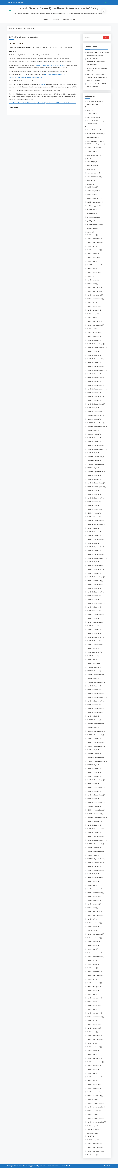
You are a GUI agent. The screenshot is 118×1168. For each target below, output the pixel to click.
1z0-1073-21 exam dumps (95, 693)
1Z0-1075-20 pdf (92, 727)
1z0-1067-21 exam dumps (95, 577)
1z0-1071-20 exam (93, 611)
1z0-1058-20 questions (94, 509)
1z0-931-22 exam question (95, 1107)
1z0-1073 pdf (91, 659)
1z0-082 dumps (92, 280)
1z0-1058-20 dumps (93, 494)
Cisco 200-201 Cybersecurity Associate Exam (95, 122)
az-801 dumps (91, 187)
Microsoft (90, 184)
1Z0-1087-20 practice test (95, 859)
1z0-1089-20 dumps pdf (94, 862)
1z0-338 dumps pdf (93, 904)
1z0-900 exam (91, 1054)
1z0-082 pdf (91, 302)
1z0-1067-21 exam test (94, 584)
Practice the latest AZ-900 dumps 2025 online (97, 69)
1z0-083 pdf (91, 329)
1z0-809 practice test (93, 1005)
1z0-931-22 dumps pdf (94, 1095)
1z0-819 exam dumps (93, 1035)
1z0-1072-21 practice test (95, 644)
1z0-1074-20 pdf (92, 716)
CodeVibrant (66, 1166)
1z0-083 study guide (93, 336)
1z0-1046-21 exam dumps (95, 385)
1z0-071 (89, 1136)
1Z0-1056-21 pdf (92, 468)
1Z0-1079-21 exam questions (96, 761)
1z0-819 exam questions (94, 1039)
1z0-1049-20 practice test (95, 411)
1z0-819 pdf (91, 1043)
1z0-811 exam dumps (93, 1013)
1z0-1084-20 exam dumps (95, 795)
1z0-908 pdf (91, 1080)
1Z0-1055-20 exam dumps (95, 423)
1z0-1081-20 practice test (95, 787)
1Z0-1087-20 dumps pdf (94, 844)
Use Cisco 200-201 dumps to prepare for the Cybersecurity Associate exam (96, 61)
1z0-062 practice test (93, 250)
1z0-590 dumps (92, 926)
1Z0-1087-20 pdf (92, 855)
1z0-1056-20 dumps (93, 438)
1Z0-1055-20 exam (93, 419)
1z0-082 (89, 276)
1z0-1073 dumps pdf (93, 652)
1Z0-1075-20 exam (93, 720)
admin (28, 55)
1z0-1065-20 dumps (93, 532)
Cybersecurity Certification (95, 133)
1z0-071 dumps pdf (93, 257)
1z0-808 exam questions (94, 975)
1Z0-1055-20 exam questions (96, 426)
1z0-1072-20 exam (93, 629)
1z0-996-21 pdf (92, 1126)
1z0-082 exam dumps (93, 287)
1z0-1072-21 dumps (93, 633)
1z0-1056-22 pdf (92, 490)
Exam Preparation (92, 137)
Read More (13, 107)
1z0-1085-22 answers (93, 821)
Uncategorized (91, 1155)
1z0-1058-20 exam (93, 502)
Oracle (43, 84)
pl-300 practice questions (94, 224)
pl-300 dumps (91, 209)
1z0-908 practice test (93, 1084)
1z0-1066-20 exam (93, 550)
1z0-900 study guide (93, 1065)
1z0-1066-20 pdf (92, 562)
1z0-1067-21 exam (93, 573)
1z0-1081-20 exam (93, 776)
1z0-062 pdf (91, 246)
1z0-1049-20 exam (93, 400)
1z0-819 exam (91, 1032)
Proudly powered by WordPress (36, 1166)
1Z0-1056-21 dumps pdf (94, 456)
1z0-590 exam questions (94, 934)
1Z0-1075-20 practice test (95, 731)
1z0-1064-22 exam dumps (95, 520)
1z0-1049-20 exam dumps (95, 404)
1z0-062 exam (91, 235)
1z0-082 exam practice (94, 295)
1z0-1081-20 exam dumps (95, 780)
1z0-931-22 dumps (93, 1092)
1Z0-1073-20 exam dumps (95, 674)
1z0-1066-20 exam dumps (95, 554)
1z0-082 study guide (93, 310)
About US (55, 19)
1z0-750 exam (91, 949)
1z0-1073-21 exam (93, 689)
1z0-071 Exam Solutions (94, 1151)
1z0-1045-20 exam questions (96, 347)
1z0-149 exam (91, 885)
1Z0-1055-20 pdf (92, 430)
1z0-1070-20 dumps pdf (94, 592)
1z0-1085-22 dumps (93, 825)
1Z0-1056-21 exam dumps (95, 464)
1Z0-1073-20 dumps (93, 667)
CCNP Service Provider (93, 117)
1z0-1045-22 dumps (93, 355)
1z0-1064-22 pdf (92, 528)
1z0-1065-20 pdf (92, 543)
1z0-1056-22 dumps (93, 475)
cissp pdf (90, 180)
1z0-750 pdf (91, 960)
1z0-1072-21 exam (93, 641)
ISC (88, 159)
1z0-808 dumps (92, 964)
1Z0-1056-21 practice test (95, 471)
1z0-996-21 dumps (93, 1111)
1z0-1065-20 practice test (95, 547)
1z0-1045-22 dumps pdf (94, 359)
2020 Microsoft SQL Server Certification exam (95, 103)
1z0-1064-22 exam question (95, 524)
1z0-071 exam (91, 261)
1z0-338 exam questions (94, 915)
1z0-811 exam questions (94, 1017)
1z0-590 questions (92, 941)
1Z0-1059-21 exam (93, 513)
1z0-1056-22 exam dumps (95, 483)
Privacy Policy (69, 19)
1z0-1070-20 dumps (93, 588)
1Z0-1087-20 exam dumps (95, 851)
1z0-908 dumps (92, 1069)
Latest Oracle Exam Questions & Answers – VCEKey (58, 8)
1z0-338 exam (91, 908)
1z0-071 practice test (93, 272)
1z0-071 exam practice (94, 1143)
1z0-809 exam (91, 994)
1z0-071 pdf (91, 268)
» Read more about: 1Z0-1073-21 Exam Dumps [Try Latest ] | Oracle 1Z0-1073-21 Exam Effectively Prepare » (42, 103)
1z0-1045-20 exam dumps (95, 344)
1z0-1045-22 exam (93, 362)
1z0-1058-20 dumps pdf (94, 498)
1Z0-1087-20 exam (93, 847)
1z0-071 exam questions (94, 1147)
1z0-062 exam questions (94, 242)
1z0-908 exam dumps (93, 1077)
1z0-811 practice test (93, 1024)
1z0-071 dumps (92, 253)
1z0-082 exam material (94, 291)
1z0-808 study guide (93, 986)
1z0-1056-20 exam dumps (95, 445)
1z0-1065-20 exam (93, 535)
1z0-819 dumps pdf (93, 1028)
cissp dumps (91, 161)
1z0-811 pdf (91, 1020)
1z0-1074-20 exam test (94, 712)
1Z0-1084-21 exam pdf (94, 814)
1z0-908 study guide (93, 1088)
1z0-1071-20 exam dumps (95, 614)
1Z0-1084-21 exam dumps (95, 810)
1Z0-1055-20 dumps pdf (94, 415)
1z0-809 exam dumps (93, 998)
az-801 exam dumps (93, 198)
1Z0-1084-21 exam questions (96, 817)
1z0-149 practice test (93, 896)
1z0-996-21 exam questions (95, 1122)
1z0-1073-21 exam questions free (19, 58)
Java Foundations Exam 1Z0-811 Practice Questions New (97, 85)
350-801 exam (91, 113)
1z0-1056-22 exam (93, 479)
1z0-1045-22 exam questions (96, 370)
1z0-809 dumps (92, 990)
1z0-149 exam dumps (93, 889)
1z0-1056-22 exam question (95, 486)
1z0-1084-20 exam (93, 791)
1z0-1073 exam (92, 656)
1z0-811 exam (91, 1009)
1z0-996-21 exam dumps (94, 1118)
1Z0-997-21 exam (92, 1129)
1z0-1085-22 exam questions (96, 840)
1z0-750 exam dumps (93, 953)
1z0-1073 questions (93, 663)
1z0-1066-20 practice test (95, 565)
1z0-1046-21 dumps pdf (94, 377)
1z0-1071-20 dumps (93, 607)
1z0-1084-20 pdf (92, 799)
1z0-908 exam (91, 1073)
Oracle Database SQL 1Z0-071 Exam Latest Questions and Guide (98, 54)
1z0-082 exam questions (94, 299)
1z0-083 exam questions (94, 325)
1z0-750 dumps (92, 945)
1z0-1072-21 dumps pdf (94, 637)
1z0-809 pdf (91, 1002)
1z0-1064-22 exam (93, 517)
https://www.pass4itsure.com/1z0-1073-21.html (50, 65)
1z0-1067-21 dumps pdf (94, 569)
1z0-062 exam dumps (93, 238)
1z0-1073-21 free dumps (37, 58)
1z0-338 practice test (93, 923)
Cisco (89, 110)
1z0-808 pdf (91, 979)
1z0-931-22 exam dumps (94, 1103)
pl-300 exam (91, 213)
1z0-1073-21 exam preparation (51, 55)
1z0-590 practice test (93, 938)
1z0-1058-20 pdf (92, 505)
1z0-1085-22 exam (93, 832)
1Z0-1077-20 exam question (95, 746)
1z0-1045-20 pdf (92, 351)
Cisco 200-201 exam (93, 130)
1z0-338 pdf (91, 919)
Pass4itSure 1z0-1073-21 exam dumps (58, 58)
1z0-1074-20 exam (93, 705)
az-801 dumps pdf (92, 191)
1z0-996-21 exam (92, 1114)
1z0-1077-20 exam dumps (95, 742)
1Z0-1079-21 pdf (92, 765)
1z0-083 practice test (93, 332)
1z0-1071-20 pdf (92, 618)
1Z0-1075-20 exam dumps (95, 723)
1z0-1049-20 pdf (92, 408)
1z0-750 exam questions (94, 956)
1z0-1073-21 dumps (16, 43)
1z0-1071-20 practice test (95, 622)
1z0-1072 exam (92, 626)
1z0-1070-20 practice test (95, 603)
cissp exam (90, 169)
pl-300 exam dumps (93, 217)
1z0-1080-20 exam (93, 768)
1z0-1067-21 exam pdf (94, 580)
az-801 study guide (93, 206)
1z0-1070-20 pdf (92, 599)
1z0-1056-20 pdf (92, 453)
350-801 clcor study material (95, 144)
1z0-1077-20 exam (93, 738)
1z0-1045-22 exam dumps (95, 366)
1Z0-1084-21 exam (93, 806)
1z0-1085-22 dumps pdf (94, 829)
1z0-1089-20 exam (93, 866)
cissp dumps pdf (92, 165)
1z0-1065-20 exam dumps (95, 539)
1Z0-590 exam (91, 930)
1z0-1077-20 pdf (92, 750)
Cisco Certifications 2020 (94, 141)
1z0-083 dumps (92, 314)
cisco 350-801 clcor (93, 155)
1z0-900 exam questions (94, 1062)
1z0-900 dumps (92, 1050)
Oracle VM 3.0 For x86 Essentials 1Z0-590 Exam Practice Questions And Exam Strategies (97, 77)
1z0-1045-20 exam (93, 340)
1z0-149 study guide (93, 900)
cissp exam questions (93, 177)
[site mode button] (103, 10)
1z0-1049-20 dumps (93, 393)
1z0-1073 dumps (92, 648)
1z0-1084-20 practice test (95, 802)
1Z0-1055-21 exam (93, 434)
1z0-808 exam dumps (93, 971)
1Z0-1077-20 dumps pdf (94, 735)
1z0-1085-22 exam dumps (95, 836)
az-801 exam (91, 194)
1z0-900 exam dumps (93, 1058)
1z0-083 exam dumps (93, 321)
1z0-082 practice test (93, 306)
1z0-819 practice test (93, 1047)
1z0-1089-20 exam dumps (95, 870)
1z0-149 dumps (92, 881)
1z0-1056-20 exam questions (96, 449)
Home (45, 19)
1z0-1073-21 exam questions (96, 697)
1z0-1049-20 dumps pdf (94, 396)
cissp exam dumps (92, 173)
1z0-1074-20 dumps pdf (94, 701)
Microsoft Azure (92, 228)
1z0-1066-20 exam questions (96, 558)
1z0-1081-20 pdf (92, 783)
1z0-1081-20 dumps (93, 772)
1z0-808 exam (91, 968)
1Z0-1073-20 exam (93, 671)
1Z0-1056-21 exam (93, 460)
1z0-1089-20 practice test (95, 877)
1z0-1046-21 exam (93, 381)
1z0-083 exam (91, 317)
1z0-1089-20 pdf (92, 874)
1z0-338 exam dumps (93, 911)
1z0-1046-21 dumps (93, 374)
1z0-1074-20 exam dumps (95, 708)
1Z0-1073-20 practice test (95, 682)
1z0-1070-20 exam (93, 596)
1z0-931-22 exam (92, 1099)
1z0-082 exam (91, 284)
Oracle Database (92, 1133)
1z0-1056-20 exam (93, 441)
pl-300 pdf (90, 221)
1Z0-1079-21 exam (93, 753)
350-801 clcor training (93, 147)
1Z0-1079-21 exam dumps (95, 757)
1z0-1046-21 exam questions (96, 389)
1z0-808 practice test (93, 983)
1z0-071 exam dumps (93, 265)
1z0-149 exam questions (94, 892)
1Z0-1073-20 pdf (92, 678)
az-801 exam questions (94, 202)
